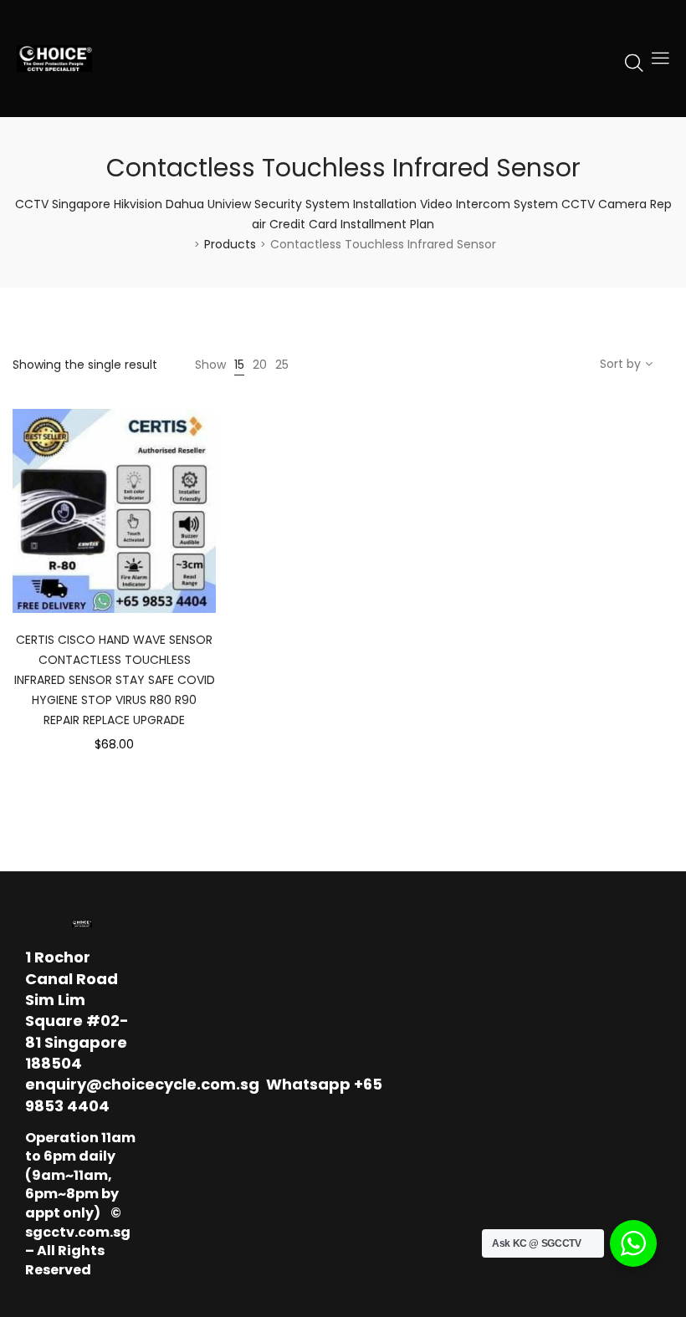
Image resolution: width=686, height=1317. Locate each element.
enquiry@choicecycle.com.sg (142, 1084)
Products (230, 244)
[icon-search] (634, 61)
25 (282, 364)
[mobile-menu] (660, 58)
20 (260, 364)
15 (239, 364)
